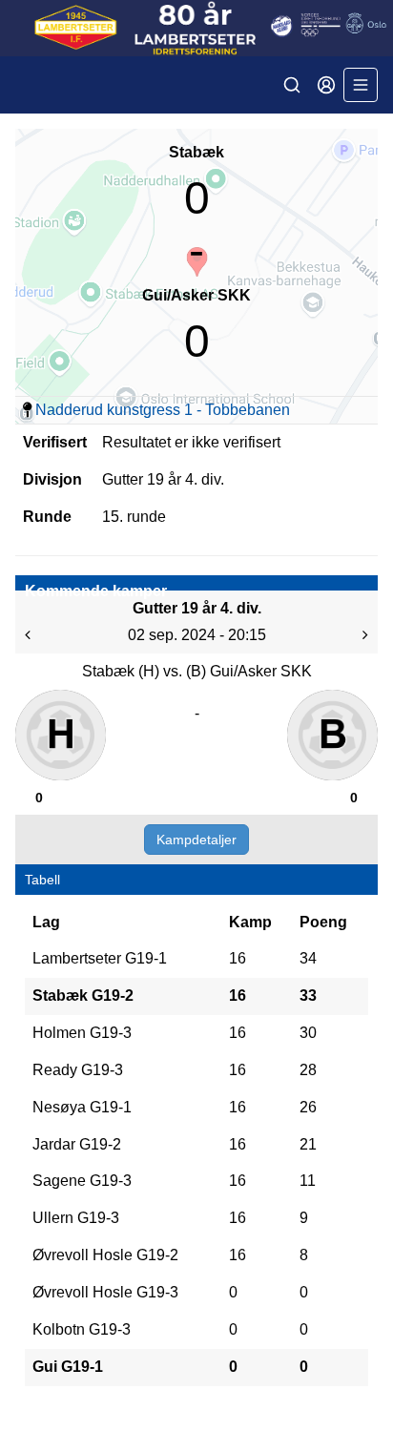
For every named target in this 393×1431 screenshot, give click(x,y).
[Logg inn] (326, 85)
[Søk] (292, 85)
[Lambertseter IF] (196, 28)
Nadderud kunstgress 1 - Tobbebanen (162, 410)
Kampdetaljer (196, 839)
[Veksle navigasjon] (360, 85)
